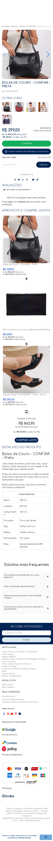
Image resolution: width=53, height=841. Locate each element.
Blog (4, 671)
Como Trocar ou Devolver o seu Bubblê (19, 652)
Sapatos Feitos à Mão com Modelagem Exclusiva (24, 659)
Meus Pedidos (8, 687)
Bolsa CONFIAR (27, 26)
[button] (48, 54)
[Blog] (20, 714)
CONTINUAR (46, 837)
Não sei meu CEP (44, 157)
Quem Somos (8, 654)
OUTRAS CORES (12, 98)
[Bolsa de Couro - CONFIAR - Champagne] (43, 107)
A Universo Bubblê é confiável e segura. (19, 669)
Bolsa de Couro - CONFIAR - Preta (20, 264)
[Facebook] (4, 714)
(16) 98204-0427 (8, 696)
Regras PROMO (9, 657)
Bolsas (14, 26)
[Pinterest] (16, 714)
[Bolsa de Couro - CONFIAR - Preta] (7, 107)
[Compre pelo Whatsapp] (26, 151)
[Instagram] (8, 714)
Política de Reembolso (12, 676)
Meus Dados (7, 685)
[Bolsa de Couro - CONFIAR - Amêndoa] (31, 107)
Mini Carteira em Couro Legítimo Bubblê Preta (26, 330)
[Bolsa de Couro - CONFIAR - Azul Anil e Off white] (7, 120)
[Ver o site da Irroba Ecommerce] (8, 795)
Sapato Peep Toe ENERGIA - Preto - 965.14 (24, 395)
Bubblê (5, 26)
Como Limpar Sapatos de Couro (16, 664)
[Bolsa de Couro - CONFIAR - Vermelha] (19, 107)
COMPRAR (26, 143)
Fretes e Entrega (9, 666)
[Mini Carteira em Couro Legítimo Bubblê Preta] (26, 304)
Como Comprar (9, 661)
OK (43, 165)
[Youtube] (12, 714)
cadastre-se (23, 202)
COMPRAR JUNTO (26, 440)
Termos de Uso (8, 674)
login (10, 202)
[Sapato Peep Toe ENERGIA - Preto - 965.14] (26, 369)
